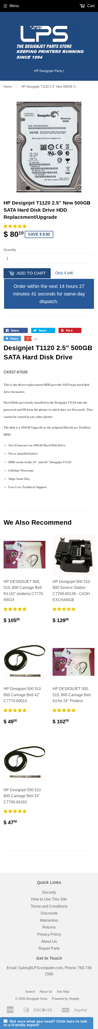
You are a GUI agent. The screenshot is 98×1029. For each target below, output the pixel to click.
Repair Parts (49, 948)
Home (8, 86)
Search (30, 991)
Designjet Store (36, 998)
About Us (49, 941)
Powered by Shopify (65, 998)
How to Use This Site (49, 899)
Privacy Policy (49, 934)
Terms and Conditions (49, 906)
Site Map (63, 991)
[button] (15, 226)
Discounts (49, 913)
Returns (49, 927)
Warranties (49, 920)
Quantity (10, 250)
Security (49, 892)
